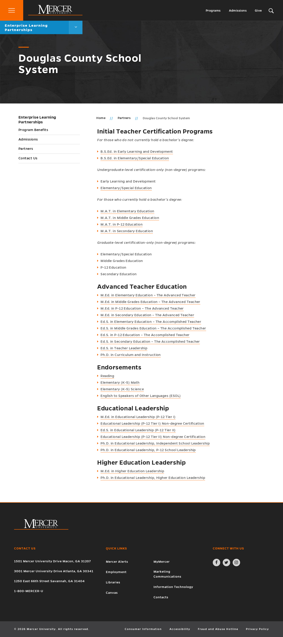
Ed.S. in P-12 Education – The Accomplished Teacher (145, 335)
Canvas (112, 592)
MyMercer (162, 561)
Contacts (161, 597)
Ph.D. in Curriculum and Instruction (130, 355)
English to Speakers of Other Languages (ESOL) (140, 396)
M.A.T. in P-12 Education (121, 224)
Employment (116, 572)
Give (258, 10)
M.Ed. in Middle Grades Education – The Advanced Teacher (150, 302)
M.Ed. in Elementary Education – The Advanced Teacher (147, 295)
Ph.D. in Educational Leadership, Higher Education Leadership (152, 478)
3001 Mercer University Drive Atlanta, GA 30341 (53, 571)
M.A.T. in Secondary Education (126, 231)
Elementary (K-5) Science (122, 389)
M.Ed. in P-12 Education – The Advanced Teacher (142, 308)
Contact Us (27, 158)
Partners (25, 149)
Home (100, 118)
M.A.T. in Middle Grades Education (129, 218)
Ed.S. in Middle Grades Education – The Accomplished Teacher (153, 328)
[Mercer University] (55, 14)
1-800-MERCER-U (28, 591)
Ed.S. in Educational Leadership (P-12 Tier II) (138, 430)
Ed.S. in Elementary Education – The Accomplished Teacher (150, 322)
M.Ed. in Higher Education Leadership (132, 471)
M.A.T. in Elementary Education (127, 211)
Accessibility (179, 629)
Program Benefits (33, 130)
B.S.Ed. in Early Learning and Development (136, 152)
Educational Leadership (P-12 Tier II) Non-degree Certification (152, 437)
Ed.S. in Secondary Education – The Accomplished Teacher (150, 342)
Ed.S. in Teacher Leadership (123, 348)
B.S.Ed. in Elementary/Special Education (134, 158)
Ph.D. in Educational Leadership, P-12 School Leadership (148, 450)
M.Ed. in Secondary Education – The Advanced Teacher (147, 315)
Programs (213, 10)
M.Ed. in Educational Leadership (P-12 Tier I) (137, 417)
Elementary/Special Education (126, 188)
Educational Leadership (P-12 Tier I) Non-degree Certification (152, 423)
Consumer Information (143, 629)
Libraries (113, 582)
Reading (107, 376)
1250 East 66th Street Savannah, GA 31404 (49, 581)
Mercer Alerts (117, 561)
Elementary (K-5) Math (119, 383)
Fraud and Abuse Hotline (218, 629)
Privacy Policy (257, 629)
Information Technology (173, 587)
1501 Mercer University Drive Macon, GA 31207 (52, 561)
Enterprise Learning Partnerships (37, 119)
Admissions (238, 10)
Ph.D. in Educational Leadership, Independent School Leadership (155, 443)
